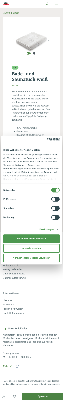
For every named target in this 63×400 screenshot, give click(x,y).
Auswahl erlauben (31, 248)
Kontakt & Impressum (14, 313)
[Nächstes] (49, 39)
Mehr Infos (8, 366)
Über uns (7, 300)
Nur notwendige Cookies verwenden (31, 258)
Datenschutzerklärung (14, 277)
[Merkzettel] (14, 396)
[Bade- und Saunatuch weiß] (31, 39)
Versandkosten (52, 381)
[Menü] (56, 4)
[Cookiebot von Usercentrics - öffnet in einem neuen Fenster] (47, 140)
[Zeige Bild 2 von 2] (34, 53)
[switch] (55, 199)
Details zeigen (46, 229)
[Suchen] (47, 4)
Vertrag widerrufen (12, 269)
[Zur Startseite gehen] (10, 3)
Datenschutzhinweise (14, 273)
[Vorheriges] (14, 39)
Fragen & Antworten (13, 308)
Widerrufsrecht (10, 265)
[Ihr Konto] (3, 396)
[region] (31, 40)
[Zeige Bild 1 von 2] (29, 53)
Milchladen (8, 304)
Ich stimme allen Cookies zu (31, 238)
